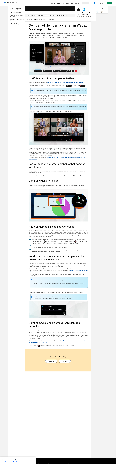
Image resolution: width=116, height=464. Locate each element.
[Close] (34, 458)
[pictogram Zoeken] (82, 3)
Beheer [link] (67, 3)
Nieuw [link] (71, 3)
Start (27, 8)
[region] (18, 460)
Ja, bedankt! (51, 361)
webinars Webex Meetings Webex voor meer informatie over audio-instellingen (65, 82)
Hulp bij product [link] (60, 3)
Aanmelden (109, 2)
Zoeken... (85, 3)
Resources (77, 3)
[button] (94, 3)
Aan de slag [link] (52, 3)
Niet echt (65, 361)
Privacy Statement (6, 461)
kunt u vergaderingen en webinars (69, 340)
